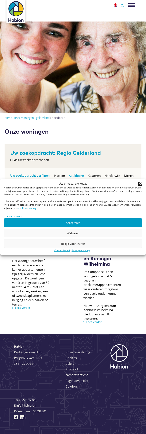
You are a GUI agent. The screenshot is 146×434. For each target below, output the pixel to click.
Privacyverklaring (81, 250)
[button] (140, 184)
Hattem (59, 176)
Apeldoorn (76, 176)
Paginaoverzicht (77, 381)
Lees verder (22, 308)
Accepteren (73, 223)
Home (8, 118)
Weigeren (73, 233)
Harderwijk (112, 176)
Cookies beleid (62, 250)
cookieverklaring (27, 208)
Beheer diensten (14, 216)
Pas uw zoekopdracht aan (30, 160)
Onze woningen (24, 118)
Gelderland (43, 118)
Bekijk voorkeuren (73, 244)
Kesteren (94, 176)
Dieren (129, 176)
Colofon (71, 386)
